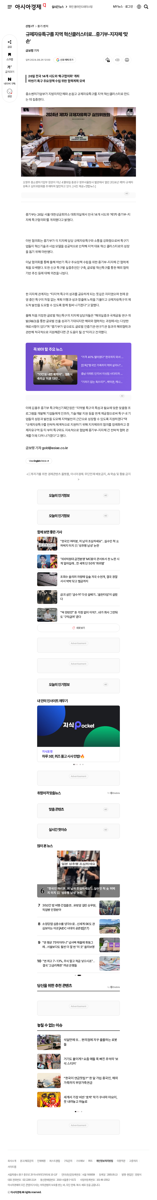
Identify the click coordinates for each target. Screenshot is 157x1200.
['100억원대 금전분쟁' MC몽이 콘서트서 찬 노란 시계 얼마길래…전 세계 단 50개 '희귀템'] (47, 567)
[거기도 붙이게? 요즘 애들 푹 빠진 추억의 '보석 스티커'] (49, 1068)
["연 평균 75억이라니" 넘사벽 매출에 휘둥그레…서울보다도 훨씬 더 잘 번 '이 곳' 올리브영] (109, 951)
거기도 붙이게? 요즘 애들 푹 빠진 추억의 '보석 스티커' (91, 1061)
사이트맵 (12, 1166)
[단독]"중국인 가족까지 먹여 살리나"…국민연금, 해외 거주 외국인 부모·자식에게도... (102, 365)
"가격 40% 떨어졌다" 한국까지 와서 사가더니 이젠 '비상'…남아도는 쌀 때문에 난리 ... (102, 357)
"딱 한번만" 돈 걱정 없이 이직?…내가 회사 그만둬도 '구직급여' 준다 (89, 614)
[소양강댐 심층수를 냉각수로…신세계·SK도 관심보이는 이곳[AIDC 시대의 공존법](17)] (109, 933)
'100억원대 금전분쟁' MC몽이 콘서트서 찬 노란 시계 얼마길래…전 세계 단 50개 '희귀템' (89, 561)
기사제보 (80, 1160)
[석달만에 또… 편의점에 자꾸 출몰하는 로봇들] (49, 1049)
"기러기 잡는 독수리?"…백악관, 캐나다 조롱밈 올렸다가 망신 (102, 382)
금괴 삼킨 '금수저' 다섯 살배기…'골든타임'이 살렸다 (89, 597)
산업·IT (30, 26)
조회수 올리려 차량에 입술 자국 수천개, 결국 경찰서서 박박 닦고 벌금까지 (88, 579)
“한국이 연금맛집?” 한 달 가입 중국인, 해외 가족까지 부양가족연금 (91, 1080)
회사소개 (12, 1160)
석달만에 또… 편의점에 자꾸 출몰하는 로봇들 (90, 1042)
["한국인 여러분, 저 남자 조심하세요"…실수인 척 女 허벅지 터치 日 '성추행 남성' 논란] (47, 549)
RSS (90, 1160)
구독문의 (68, 1160)
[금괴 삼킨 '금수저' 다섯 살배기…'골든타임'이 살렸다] (47, 603)
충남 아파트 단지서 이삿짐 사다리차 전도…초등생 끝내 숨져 (102, 373)
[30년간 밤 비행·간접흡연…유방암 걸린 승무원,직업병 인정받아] (109, 914)
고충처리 (133, 1160)
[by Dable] (113, 987)
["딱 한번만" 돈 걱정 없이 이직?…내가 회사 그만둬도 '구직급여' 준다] (47, 621)
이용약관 (121, 1160)
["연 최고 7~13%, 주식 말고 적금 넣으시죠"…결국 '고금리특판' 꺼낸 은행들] (109, 970)
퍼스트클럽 (54, 1160)
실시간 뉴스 (58, 6)
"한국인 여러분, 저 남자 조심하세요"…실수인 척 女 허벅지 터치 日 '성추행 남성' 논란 (89, 543)
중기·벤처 (43, 26)
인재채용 (41, 1160)
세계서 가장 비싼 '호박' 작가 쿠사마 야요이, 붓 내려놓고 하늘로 (90, 1099)
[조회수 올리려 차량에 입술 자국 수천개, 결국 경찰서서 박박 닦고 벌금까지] (47, 585)
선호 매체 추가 (66, 59)
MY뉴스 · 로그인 (123, 6)
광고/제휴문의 (26, 1160)
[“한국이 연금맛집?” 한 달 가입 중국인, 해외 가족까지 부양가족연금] (49, 1087)
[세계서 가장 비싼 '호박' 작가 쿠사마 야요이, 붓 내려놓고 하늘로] (49, 1106)
